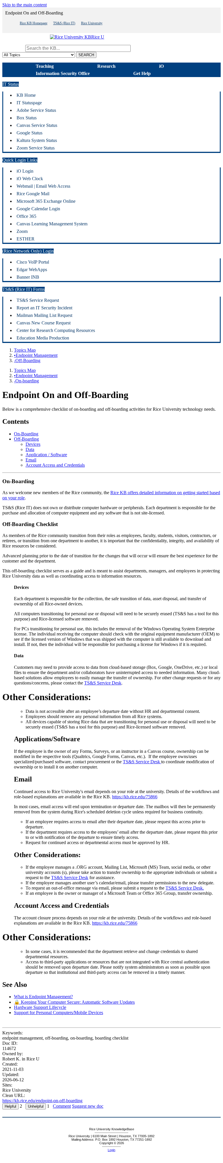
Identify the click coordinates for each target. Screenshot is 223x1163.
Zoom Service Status (36, 147)
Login (111, 1150)
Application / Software (46, 454)
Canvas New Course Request (44, 322)
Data (30, 449)
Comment (62, 1106)
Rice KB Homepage (33, 23)
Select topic (142, 48)
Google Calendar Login (38, 208)
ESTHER (26, 238)
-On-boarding (26, 380)
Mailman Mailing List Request (44, 315)
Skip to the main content (24, 4)
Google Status (29, 132)
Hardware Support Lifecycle (40, 1007)
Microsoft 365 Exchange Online (46, 201)
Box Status (27, 117)
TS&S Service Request (38, 300)
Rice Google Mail (33, 193)
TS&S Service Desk (102, 682)
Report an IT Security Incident (44, 307)
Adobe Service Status (36, 110)
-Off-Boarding (27, 360)
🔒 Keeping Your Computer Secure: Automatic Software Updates (74, 1002)
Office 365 (26, 216)
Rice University (91, 23)
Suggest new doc (87, 1106)
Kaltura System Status (37, 140)
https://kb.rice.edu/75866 (134, 796)
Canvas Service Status (37, 125)
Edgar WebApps (32, 269)
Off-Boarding (26, 439)
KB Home (26, 95)
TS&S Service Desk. (185, 888)
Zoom (22, 231)
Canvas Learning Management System (52, 223)
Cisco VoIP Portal (33, 262)
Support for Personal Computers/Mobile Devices (58, 1012)
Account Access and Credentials (55, 465)
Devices (33, 444)
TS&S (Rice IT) (64, 23)
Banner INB (28, 277)
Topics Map (25, 350)
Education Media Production (43, 337)
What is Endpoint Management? (43, 996)
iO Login (25, 171)
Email (31, 459)
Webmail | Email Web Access (43, 186)
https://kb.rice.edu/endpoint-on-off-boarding (42, 1100)
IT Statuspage (29, 102)
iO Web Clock (30, 178)
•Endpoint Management (35, 355)
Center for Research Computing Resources (56, 330)
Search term (13, 48)
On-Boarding (26, 433)
